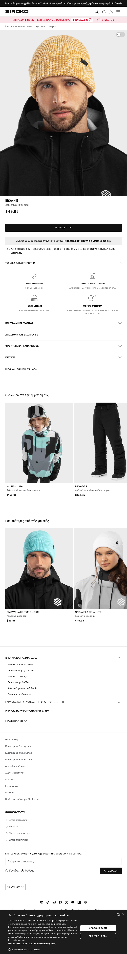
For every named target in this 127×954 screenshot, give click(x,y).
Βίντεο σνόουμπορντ (20, 833)
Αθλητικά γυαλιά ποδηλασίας (23, 688)
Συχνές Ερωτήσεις (14, 772)
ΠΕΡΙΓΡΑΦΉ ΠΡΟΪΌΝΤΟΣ (19, 323)
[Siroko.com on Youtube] (73, 902)
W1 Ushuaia (15, 486)
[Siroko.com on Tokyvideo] (85, 902)
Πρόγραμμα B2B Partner (18, 759)
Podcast (9, 779)
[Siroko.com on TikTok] (47, 902)
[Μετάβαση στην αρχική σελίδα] (16, 11)
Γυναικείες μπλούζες (18, 682)
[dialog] (63, 932)
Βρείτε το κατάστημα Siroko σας (22, 799)
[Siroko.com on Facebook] (60, 902)
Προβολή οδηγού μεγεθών (21, 369)
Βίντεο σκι (14, 826)
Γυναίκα (14, 870)
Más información (16, 940)
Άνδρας (29, 870)
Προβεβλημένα (16, 721)
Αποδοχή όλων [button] (98, 928)
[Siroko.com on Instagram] (54, 902)
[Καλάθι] (104, 12)
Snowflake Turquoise (23, 612)
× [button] (123, 914)
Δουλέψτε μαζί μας (15, 766)
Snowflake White (88, 612)
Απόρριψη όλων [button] (98, 936)
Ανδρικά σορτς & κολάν (20, 664)
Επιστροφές (11, 739)
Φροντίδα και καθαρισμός (22, 346)
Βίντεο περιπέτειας (18, 839)
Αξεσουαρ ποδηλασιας (20, 694)
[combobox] (118, 914)
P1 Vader (81, 486)
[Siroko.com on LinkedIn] (79, 902)
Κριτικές (10, 357)
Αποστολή (111, 871)
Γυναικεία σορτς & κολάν (21, 670)
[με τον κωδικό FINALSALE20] (90, 20)
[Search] (96, 11)
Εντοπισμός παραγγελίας (18, 752)
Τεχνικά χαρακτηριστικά (20, 263)
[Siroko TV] (41, 902)
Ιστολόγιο (10, 792)
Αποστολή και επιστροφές (21, 334)
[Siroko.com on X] (66, 902)
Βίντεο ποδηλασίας (19, 820)
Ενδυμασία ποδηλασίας (21, 658)
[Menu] (118, 11)
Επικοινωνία (11, 786)
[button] (43, 943)
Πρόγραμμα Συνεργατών (18, 746)
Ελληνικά (15, 886)
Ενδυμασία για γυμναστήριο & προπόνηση (34, 702)
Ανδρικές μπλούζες (18, 676)
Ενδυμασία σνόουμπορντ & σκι (27, 712)
